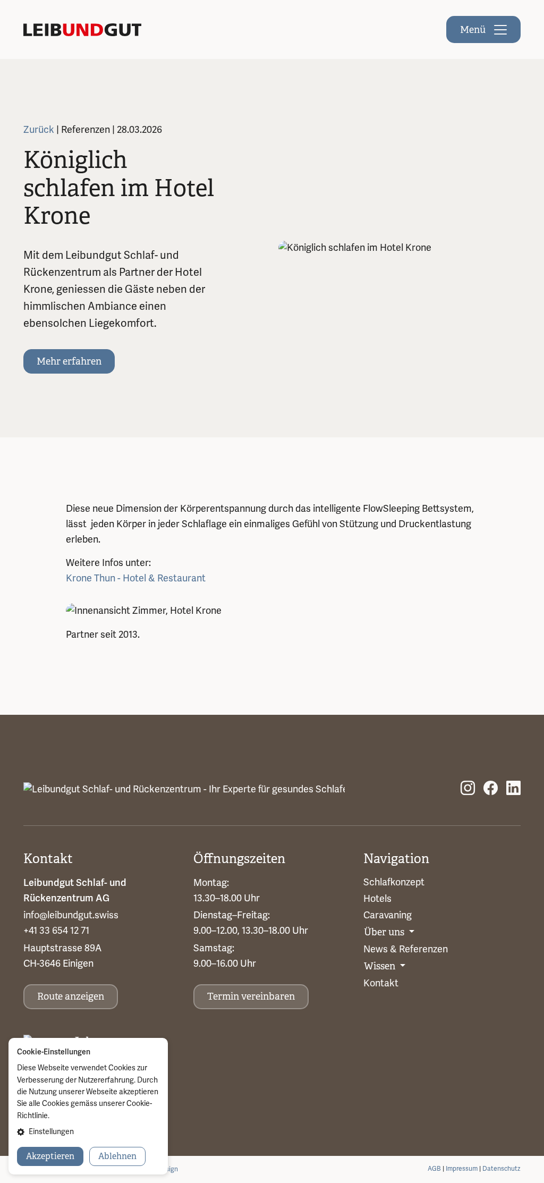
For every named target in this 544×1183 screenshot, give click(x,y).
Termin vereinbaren (251, 996)
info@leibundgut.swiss (70, 915)
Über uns (385, 932)
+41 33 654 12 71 (56, 930)
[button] (88, 1132)
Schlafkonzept (393, 882)
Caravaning (387, 915)
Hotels (377, 899)
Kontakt (380, 983)
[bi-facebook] (490, 789)
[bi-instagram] (468, 789)
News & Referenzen (405, 949)
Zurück (39, 130)
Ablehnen (117, 1156)
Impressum (462, 1169)
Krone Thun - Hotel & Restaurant (136, 578)
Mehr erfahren (69, 361)
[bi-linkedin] (513, 789)
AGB (434, 1169)
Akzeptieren (50, 1156)
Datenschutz (501, 1169)
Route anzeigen (70, 996)
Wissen (380, 966)
